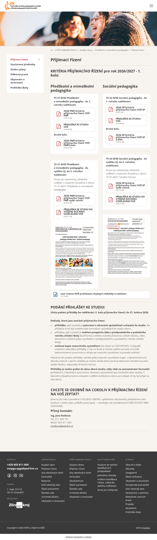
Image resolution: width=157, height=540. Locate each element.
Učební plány (18, 69)
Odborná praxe (19, 74)
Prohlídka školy (19, 87)
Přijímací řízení (19, 59)
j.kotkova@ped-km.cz (62, 425)
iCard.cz (146, 527)
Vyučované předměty (22, 64)
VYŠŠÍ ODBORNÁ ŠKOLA (66, 50)
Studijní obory (86, 50)
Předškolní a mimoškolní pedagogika (111, 50)
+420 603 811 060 (18, 464)
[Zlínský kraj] (19, 505)
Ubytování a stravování (17, 81)
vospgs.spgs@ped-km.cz (22, 468)
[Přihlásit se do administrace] (154, 537)
